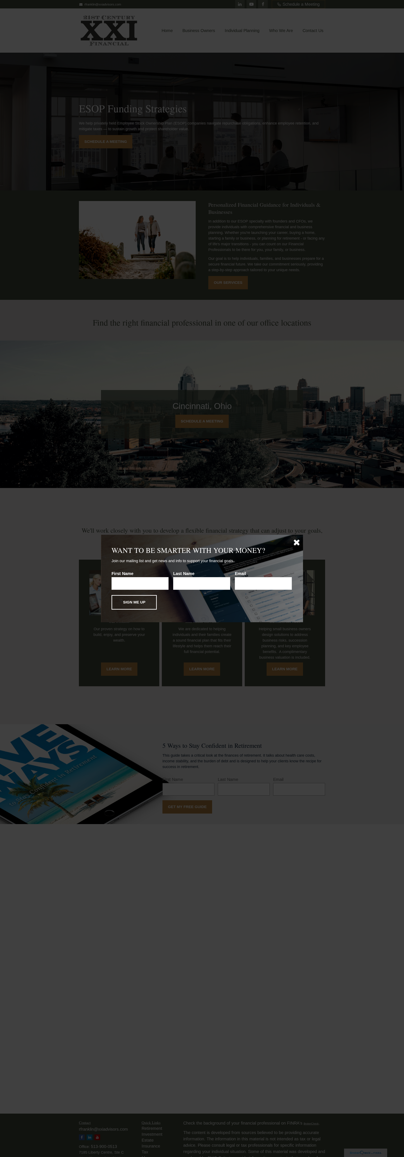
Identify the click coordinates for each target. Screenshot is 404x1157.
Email (240, 573)
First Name (122, 573)
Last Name (183, 573)
